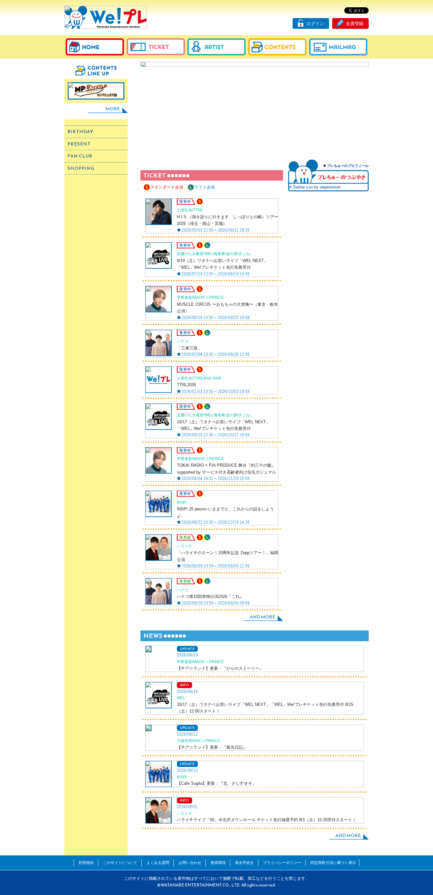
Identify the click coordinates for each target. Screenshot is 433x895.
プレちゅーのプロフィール (348, 166)
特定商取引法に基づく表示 (333, 862)
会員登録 (355, 23)
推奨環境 (218, 862)
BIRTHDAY (80, 131)
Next (359, 107)
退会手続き (244, 862)
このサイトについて (120, 862)
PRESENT (79, 144)
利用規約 (86, 862)
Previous (149, 107)
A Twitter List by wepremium (315, 187)
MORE (113, 108)
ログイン (315, 23)
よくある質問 (157, 862)
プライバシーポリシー (282, 862)
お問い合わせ (189, 862)
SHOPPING (81, 168)
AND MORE (262, 617)
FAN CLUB (80, 156)
